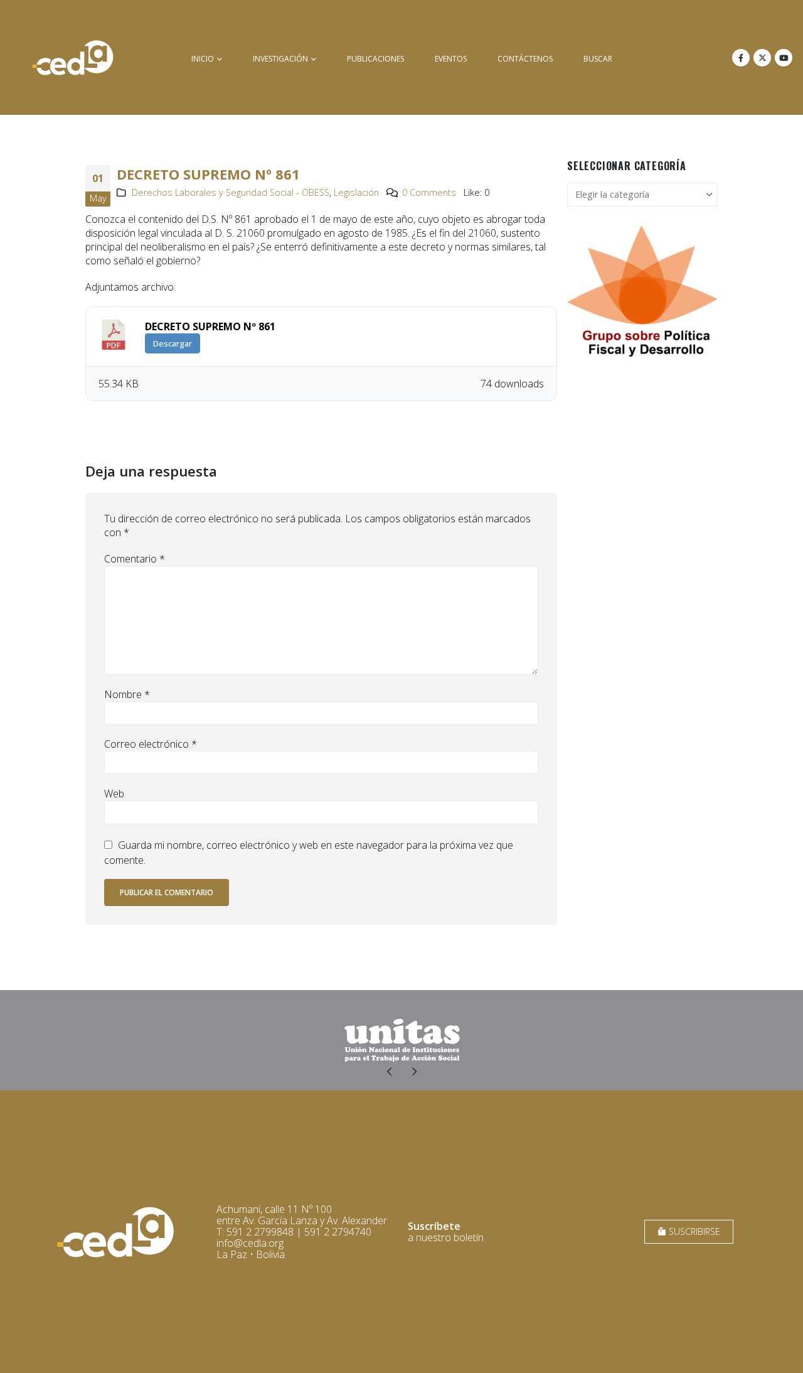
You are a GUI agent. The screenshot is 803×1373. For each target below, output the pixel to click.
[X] (762, 58)
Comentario (134, 559)
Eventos (451, 58)
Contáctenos (525, 58)
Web (114, 793)
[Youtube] (783, 58)
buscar (597, 58)
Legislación (356, 192)
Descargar (172, 343)
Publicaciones (375, 58)
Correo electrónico (150, 744)
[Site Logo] (73, 57)
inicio (202, 58)
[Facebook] (741, 58)
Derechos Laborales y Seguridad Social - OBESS (230, 192)
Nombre (127, 694)
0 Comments (429, 192)
